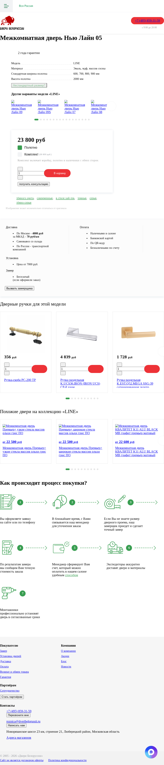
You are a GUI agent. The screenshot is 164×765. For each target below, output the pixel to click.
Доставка (5, 661)
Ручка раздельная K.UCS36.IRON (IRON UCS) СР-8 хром (80, 383)
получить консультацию (33, 184)
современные (45, 198)
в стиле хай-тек (65, 198)
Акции (65, 656)
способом (71, 575)
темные (82, 198)
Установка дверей (10, 656)
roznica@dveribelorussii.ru (23, 721)
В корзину (60, 173)
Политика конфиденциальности (67, 760)
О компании (68, 650)
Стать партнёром (12, 696)
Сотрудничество (9, 690)
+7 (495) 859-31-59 (147, 20)
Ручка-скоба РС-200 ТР (20, 380)
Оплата (4, 666)
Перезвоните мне (18, 715)
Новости (66, 666)
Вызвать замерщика (19, 288)
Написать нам (16, 725)
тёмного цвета (25, 198)
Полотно (30, 147)
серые (93, 198)
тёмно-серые (23, 202)
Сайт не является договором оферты (21, 760)
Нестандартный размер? (29, 85)
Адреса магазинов (18, 737)
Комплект (38, 154)
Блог (64, 661)
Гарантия (5, 677)
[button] (36, 119)
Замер (3, 650)
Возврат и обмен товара (14, 671)
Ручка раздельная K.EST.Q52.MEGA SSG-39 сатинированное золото (135, 383)
